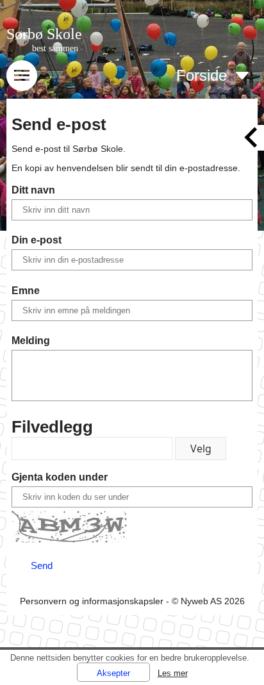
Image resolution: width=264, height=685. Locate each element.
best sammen (55, 48)
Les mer (173, 673)
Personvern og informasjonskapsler (91, 601)
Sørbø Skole (44, 34)
